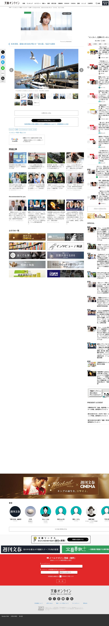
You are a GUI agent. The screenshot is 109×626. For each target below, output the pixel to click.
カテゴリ (36, 3)
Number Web (5, 616)
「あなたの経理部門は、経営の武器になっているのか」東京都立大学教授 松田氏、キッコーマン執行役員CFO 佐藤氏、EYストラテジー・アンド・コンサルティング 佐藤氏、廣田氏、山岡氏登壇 (75, 217)
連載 (48, 3)
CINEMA (73, 3)
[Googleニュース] (63, 598)
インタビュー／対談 (17, 7)
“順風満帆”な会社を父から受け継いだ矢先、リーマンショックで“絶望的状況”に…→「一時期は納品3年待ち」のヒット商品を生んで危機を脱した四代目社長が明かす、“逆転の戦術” (56, 217)
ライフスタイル (23, 129)
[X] (54, 598)
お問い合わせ (49, 603)
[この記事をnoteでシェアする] (2, 73)
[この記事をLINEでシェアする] (3, 68)
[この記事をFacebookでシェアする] (3, 57)
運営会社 (85, 603)
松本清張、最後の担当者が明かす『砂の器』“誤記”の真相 (33, 44)
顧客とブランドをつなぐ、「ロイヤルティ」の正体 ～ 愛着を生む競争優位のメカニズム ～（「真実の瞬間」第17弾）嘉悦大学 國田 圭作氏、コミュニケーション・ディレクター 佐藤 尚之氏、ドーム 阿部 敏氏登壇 (36, 217)
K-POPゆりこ (103, 187)
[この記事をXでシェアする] (3, 52)
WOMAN (66, 3)
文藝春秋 (60, 3)
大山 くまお (103, 87)
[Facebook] (50, 598)
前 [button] (11, 70)
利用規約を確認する (53, 576)
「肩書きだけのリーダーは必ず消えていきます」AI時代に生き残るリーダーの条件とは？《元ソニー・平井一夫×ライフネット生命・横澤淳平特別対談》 (17, 216)
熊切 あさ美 (103, 101)
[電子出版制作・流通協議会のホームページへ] (41, 609)
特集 (43, 3)
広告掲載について (38, 603)
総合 (104, 40)
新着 (24, 3)
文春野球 (90, 3)
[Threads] (58, 598)
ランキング (30, 3)
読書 (78, 3)
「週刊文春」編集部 (104, 57)
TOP (10, 7)
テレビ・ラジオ (32, 129)
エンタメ (25, 7)
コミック (83, 3)
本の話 (21, 616)
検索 (99, 3)
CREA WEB (14, 616)
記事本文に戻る (46, 113)
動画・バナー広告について (62, 603)
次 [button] (81, 70)
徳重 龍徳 (102, 73)
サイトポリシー (75, 603)
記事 (30, 7)
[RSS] (71, 598)
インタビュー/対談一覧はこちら (17, 132)
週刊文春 (53, 3)
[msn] (67, 598)
